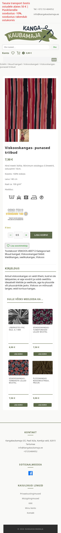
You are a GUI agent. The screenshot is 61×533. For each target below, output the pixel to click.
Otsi (55, 47)
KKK (30, 503)
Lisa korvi (41, 235)
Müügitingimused (30, 498)
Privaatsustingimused (30, 493)
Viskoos (40, 257)
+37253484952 (30, 451)
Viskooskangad (31, 64)
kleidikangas (11, 257)
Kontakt (30, 513)
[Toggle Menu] (53, 59)
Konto (5, 53)
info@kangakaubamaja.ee (46, 14)
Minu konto (30, 508)
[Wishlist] (13, 53)
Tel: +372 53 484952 (44, 9)
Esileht (3, 64)
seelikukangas (27, 257)
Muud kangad (15, 64)
